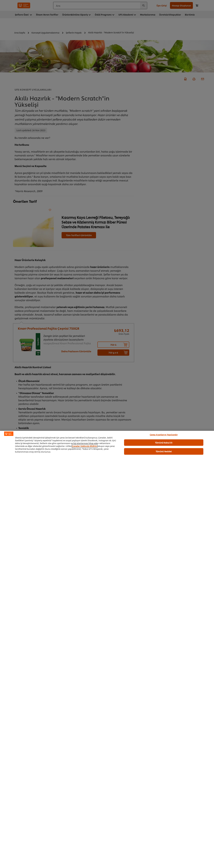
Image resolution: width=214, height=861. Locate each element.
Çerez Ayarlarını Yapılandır (164, 434)
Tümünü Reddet (164, 451)
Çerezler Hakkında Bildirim (84, 446)
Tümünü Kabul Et (163, 442)
